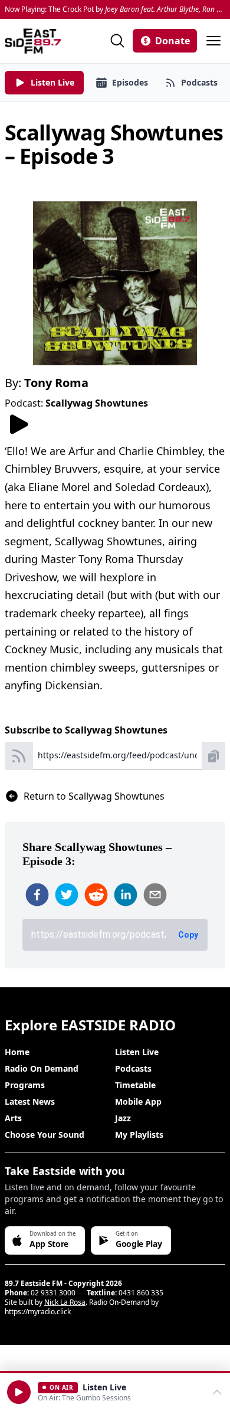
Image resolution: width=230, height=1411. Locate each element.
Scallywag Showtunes (96, 403)
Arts (13, 1118)
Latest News (30, 1101)
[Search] (117, 40)
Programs (25, 1085)
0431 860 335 (141, 1293)
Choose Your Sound (44, 1134)
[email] (155, 894)
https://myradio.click (38, 1312)
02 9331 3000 (53, 1293)
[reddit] (96, 894)
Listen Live (137, 1052)
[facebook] (37, 894)
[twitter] (66, 894)
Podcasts (133, 1068)
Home (17, 1052)
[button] (19, 1392)
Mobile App (138, 1101)
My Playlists (139, 1134)
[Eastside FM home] (33, 41)
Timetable (135, 1085)
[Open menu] (213, 41)
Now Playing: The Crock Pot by (115, 9)
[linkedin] (125, 894)
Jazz (123, 1118)
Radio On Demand (41, 1068)
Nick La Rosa (65, 1302)
